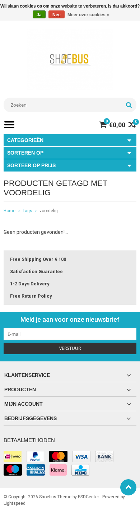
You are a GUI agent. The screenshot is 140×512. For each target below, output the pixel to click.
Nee (56, 14)
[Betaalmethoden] (13, 456)
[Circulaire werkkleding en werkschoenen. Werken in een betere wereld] (70, 59)
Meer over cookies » (88, 14)
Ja (39, 14)
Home (9, 210)
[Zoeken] (128, 105)
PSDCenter (88, 496)
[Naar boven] (128, 487)
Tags (27, 210)
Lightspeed (14, 503)
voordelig (48, 210)
